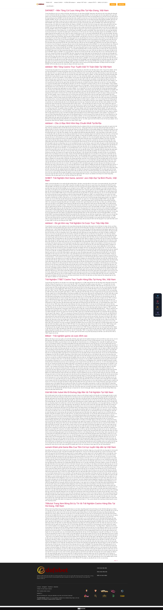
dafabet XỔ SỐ (92, 2)
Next (116, 560)
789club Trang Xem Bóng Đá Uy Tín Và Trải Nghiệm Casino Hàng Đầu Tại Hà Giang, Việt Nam (80, 504)
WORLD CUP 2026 (102, 2)
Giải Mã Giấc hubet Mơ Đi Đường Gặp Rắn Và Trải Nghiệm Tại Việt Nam (79, 392)
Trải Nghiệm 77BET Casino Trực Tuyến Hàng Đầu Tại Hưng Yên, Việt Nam (80, 279)
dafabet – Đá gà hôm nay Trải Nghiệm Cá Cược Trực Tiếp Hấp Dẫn (77, 223)
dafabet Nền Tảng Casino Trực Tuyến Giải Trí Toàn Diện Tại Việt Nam (78, 67)
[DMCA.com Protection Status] (81, 608)
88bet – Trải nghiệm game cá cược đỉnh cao (66, 336)
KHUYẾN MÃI (50, 6)
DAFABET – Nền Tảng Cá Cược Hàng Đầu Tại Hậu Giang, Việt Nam (77, 10)
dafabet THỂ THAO (81, 2)
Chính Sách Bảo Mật (102, 568)
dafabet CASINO (58, 2)
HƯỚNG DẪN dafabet (69, 2)
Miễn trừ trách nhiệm (102, 575)
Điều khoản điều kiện (102, 571)
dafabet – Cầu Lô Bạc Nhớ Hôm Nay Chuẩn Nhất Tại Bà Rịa (73, 123)
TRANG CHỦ (49, 2)
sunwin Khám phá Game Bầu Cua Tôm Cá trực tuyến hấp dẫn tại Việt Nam (80, 447)
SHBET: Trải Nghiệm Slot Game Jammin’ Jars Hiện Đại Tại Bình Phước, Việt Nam (81, 179)
